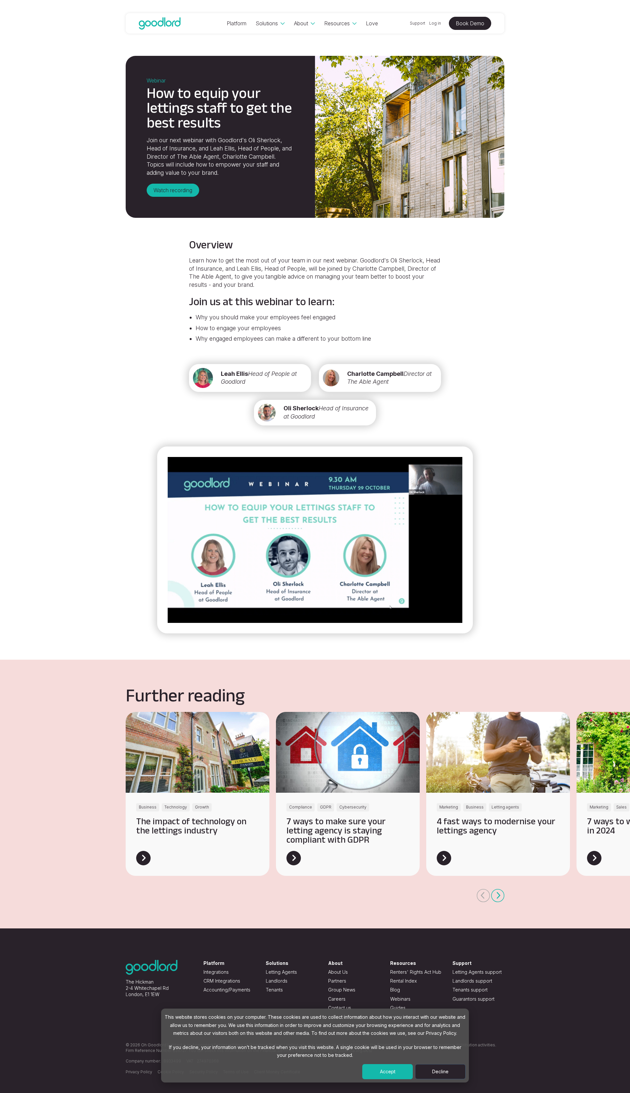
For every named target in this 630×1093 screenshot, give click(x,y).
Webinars (400, 999)
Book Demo (470, 23)
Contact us (339, 1008)
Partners (337, 981)
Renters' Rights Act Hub (415, 972)
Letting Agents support (477, 972)
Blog (395, 989)
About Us (338, 972)
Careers (337, 999)
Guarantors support (473, 999)
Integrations (216, 972)
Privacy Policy (139, 1071)
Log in (435, 23)
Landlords (276, 981)
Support (417, 23)
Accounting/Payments (226, 989)
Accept (387, 1071)
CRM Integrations (221, 981)
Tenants (274, 989)
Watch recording (173, 190)
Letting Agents (281, 972)
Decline (440, 1071)
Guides (398, 1008)
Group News (341, 989)
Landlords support (472, 981)
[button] (483, 895)
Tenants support (470, 989)
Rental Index (403, 981)
